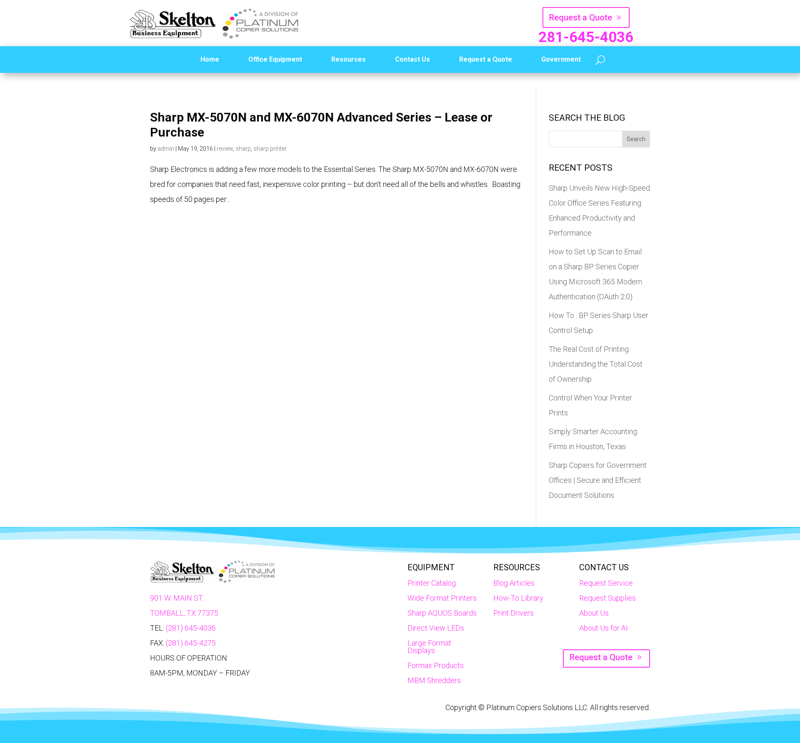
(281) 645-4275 (191, 643)
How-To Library (518, 598)
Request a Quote (580, 17)
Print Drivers (513, 613)
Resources (348, 59)
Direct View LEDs (436, 628)
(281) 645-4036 (191, 628)
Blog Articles (514, 583)
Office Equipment (275, 59)
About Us (594, 613)
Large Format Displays (429, 647)
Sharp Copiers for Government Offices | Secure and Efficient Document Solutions (598, 480)
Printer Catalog (432, 583)
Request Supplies (607, 598)
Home (209, 59)
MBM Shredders (434, 680)
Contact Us (412, 59)
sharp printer (270, 148)
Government (561, 59)
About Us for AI (603, 628)
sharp (243, 148)
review (225, 148)
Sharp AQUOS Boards (442, 613)
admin (166, 148)
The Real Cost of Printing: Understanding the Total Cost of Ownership (595, 364)
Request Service (606, 583)
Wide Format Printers (442, 598)
